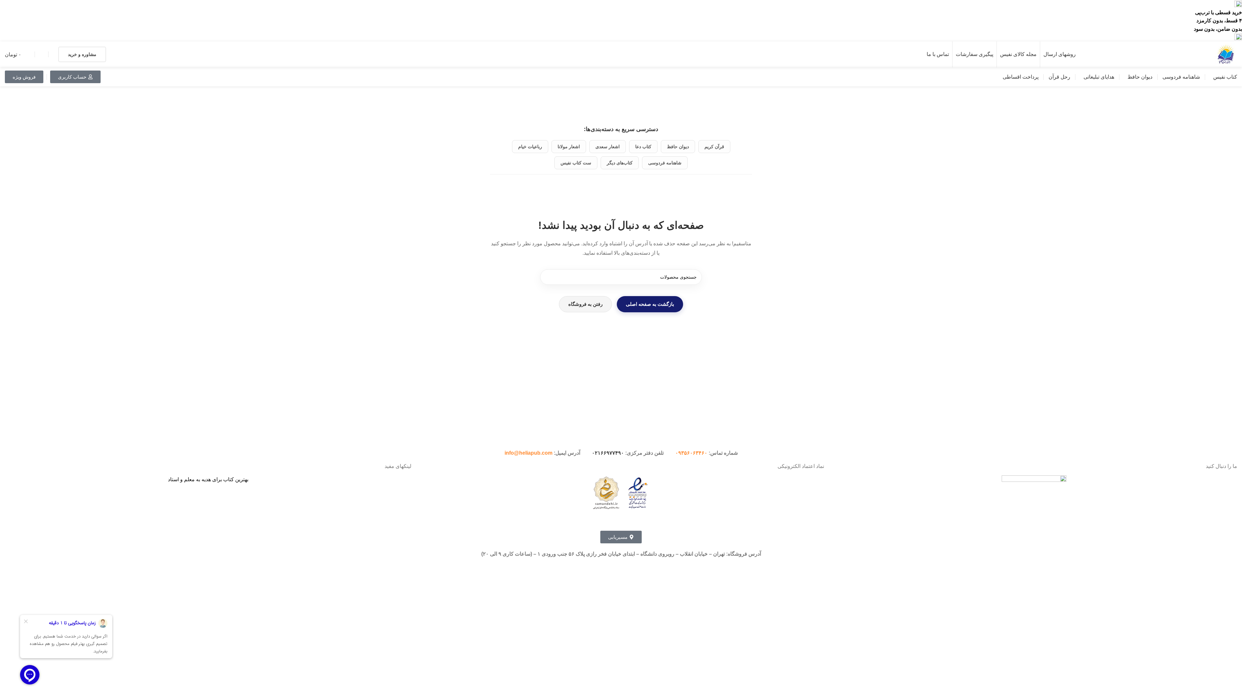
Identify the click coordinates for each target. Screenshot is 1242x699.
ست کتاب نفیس (576, 162)
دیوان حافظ (678, 146)
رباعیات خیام (530, 146)
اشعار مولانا (569, 146)
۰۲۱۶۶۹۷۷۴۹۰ (608, 453)
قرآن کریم (714, 146)
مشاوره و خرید (82, 54)
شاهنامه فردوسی (664, 162)
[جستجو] (547, 277)
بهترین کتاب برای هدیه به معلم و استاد (208, 479)
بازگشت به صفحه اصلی (650, 304)
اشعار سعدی (607, 146)
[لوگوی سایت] (1226, 54)
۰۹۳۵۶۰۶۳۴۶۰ (691, 453)
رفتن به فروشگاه (585, 304)
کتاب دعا (643, 146)
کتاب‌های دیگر (620, 162)
